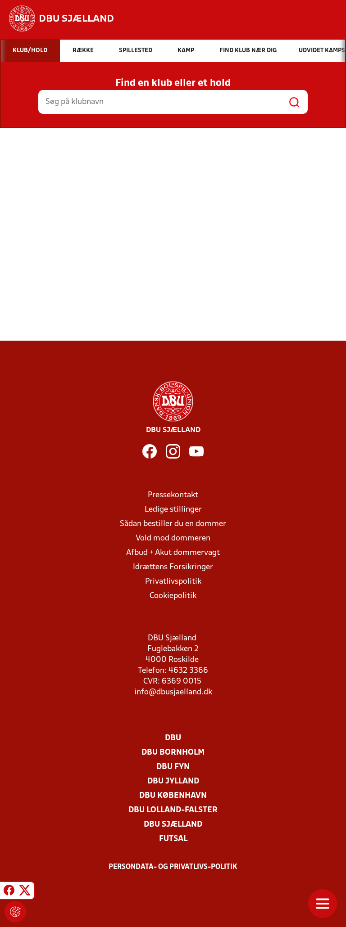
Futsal (173, 839)
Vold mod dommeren (173, 538)
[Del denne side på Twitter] (25, 892)
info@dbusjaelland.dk (173, 692)
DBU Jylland (173, 781)
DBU (173, 738)
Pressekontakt (173, 495)
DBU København (173, 796)
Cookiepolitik (173, 596)
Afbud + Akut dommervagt (173, 553)
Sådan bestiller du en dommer (173, 524)
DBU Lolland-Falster (173, 810)
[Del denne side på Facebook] (9, 892)
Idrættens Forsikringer (173, 567)
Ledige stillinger (173, 509)
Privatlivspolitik (173, 581)
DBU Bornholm (173, 752)
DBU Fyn (173, 767)
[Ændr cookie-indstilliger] (15, 911)
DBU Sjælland (173, 824)
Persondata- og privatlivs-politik (173, 867)
